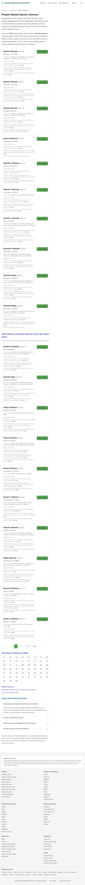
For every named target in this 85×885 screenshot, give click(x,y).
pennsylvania (28, 872)
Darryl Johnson (27, 146)
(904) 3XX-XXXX (8, 598)
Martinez (46, 797)
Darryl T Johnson (28, 515)
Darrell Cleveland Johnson (11, 65)
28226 (15, 380)
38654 (17, 561)
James (4, 807)
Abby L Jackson (13, 513)
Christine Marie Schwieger (10, 126)
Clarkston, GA (7, 313)
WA (47, 677)
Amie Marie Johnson (28, 544)
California (47, 814)
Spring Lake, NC (15, 382)
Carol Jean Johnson (19, 205)
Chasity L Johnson (20, 545)
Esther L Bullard (7, 551)
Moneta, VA (17, 225)
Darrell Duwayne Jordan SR (21, 293)
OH (23, 673)
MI (41, 665)
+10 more (16, 391)
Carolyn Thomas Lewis (16, 297)
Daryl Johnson (27, 479)
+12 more (28, 474)
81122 (14, 530)
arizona (12, 874)
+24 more (32, 225)
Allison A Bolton (13, 67)
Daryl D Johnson (17, 570)
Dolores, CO (14, 113)
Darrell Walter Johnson (15, 201)
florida (15, 872)
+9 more (14, 595)
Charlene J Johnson (9, 545)
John (3, 809)
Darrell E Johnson (28, 120)
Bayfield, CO (7, 530)
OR (35, 673)
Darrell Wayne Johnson (10, 486)
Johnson (13, 10)
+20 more (25, 360)
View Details (42, 52)
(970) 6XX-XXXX (8, 629)
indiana (34, 874)
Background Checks (8, 846)
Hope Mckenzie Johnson (23, 637)
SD (10, 677)
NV (29, 669)
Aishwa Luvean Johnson (16, 483)
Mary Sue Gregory (29, 177)
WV (4, 681)
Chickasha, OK (8, 84)
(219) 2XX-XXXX (8, 285)
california (4, 872)
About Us (47, 839)
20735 (14, 441)
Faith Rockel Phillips (26, 323)
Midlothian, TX (7, 58)
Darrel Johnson (16, 631)
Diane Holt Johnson (15, 604)
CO (35, 657)
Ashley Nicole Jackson (9, 211)
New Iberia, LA (8, 308)
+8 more (20, 148)
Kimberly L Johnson (15, 322)
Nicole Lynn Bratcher (26, 488)
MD (29, 665)
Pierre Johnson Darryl (15, 451)
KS (4, 665)
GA (16, 661)
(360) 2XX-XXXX (8, 356)
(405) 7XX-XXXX (8, 198)
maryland (46, 874)
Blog (3, 839)
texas (10, 872)
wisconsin (53, 874)
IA (47, 661)
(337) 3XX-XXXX (8, 316)
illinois (35, 872)
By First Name (64, 3)
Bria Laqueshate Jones (16, 429)
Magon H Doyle (14, 368)
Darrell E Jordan (16, 287)
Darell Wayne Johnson (15, 360)
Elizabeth (5, 829)
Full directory (6, 797)
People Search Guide (9, 844)
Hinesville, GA (14, 504)
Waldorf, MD (14, 443)
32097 (12, 591)
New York (47, 821)
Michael (4, 814)
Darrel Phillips (16, 319)
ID (28, 661)
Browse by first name (8, 789)
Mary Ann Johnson (14, 265)
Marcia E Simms (14, 488)
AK (10, 657)
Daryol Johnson (27, 539)
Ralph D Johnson (8, 178)
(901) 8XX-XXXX (8, 568)
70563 (15, 308)
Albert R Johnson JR (11, 266)
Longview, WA (15, 352)
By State (43, 3)
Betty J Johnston (8, 205)
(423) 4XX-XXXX (8, 118)
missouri (40, 874)
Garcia (46, 787)
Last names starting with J (10, 692)
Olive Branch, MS (9, 561)
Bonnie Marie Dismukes (10, 241)
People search (6, 774)
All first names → (7, 831)
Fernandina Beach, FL (17, 594)
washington (5, 874)
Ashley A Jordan (26, 291)
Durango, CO (14, 533)
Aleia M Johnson (14, 454)
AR (23, 657)
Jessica (4, 824)
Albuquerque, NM (26, 413)
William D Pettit (7, 520)
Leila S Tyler (13, 459)
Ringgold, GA (22, 113)
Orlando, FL (22, 256)
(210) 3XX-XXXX (8, 507)
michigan (60, 872)
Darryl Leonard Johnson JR (22, 606)
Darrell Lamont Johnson (10, 122)
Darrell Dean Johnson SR (10, 97)
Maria (3, 819)
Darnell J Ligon (16, 389)
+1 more (8, 626)
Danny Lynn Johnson (9, 366)
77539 (15, 54)
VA (41, 677)
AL (4, 657)
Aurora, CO (23, 624)
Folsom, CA (6, 256)
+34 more (24, 58)
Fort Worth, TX (23, 533)
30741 (14, 111)
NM (47, 669)
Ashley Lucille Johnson (15, 484)
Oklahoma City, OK (16, 195)
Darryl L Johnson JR (17, 515)
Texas (46, 817)
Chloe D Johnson (29, 95)
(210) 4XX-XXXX (8, 476)
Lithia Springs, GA (16, 413)
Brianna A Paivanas (15, 240)
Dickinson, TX (7, 54)
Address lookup (7, 779)
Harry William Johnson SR (16, 177)
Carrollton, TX (22, 57)
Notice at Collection (50, 860)
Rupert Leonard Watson (14, 431)
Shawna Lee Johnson (15, 544)
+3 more (16, 490)
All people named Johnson (10, 690)
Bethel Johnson (7, 69)
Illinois (46, 824)
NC (10, 673)
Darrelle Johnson (14, 173)
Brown (46, 782)
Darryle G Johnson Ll (9, 541)
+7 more (9, 74)
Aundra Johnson (18, 425)
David (3, 817)
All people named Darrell (28, 690)
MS (4, 669)
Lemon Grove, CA (20, 282)
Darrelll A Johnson (14, 91)
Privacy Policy (48, 855)
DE (47, 657)
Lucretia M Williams (14, 400)
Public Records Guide (9, 854)
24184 (12, 221)
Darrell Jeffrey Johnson (18, 200)
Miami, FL (26, 594)
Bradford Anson (29, 180)
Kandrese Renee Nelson (17, 327)
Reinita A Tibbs (25, 156)
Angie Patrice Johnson (15, 574)
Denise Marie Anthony (9, 637)
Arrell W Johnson (17, 261)
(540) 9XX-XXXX (8, 228)
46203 (16, 141)
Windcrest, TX (22, 474)
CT (41, 657)
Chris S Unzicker (25, 73)
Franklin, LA (15, 313)
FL (10, 661)
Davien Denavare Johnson (26, 576)
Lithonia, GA (23, 563)
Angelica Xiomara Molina (17, 180)
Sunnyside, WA (19, 354)
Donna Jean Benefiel (21, 236)
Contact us (47, 849)
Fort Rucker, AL (10, 282)
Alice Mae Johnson (23, 423)
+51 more (28, 282)
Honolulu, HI (23, 281)
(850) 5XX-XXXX (8, 258)
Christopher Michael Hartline (18, 99)
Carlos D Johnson (18, 395)
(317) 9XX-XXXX (8, 144)
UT (29, 677)
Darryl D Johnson (17, 479)
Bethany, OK (25, 195)
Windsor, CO (7, 622)
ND (17, 673)
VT (35, 677)
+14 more (26, 232)
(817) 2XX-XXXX (8, 537)
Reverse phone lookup (9, 777)
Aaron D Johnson (27, 150)
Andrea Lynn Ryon (15, 610)
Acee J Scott (13, 209)
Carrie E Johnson (28, 364)
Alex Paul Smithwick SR (24, 209)
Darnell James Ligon (27, 389)
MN (47, 665)
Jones (46, 784)
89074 (16, 278)
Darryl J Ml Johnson (17, 509)
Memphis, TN (19, 565)
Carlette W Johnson (28, 484)
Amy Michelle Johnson (24, 67)
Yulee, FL (6, 591)
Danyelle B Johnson (28, 574)
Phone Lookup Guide (9, 849)
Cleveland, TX (10, 354)
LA (16, 665)
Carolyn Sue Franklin (25, 234)
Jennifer (4, 821)
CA (29, 657)
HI (22, 661)
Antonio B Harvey (26, 610)
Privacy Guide (6, 851)
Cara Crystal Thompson (15, 364)
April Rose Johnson (14, 363)
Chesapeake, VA (10, 565)
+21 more (31, 534)
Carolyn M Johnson (8, 236)
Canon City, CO (15, 534)
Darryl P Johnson (17, 450)
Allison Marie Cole (8, 490)
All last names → (49, 799)
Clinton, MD (7, 441)
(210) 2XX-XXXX (8, 61)
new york (21, 872)
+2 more (24, 201)
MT (16, 669)
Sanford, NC (15, 384)
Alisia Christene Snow (28, 549)
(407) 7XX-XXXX (8, 417)
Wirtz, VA (6, 221)
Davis (45, 792)
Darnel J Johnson (8, 391)
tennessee (28, 874)
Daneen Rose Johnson (27, 604)
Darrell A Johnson (17, 90)
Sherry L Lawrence (15, 130)
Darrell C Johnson (17, 63)
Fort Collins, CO (15, 624)
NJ (41, 669)
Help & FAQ (47, 846)
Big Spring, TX (24, 534)
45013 (15, 166)
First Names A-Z (49, 812)
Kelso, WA (6, 349)
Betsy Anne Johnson (18, 69)
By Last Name (52, 3)
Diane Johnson (26, 631)
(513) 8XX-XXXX (8, 169)
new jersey (67, 872)
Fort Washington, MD (24, 443)
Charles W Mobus (8, 182)
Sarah (4, 826)
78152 (17, 500)
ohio (40, 872)
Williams (46, 779)
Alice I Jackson (16, 152)
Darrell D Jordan (26, 287)
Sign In (74, 3)
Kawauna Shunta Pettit (25, 519)
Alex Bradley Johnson (15, 204)
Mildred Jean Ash (19, 581)
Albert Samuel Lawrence (15, 131)
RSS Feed (5, 856)
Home (4, 10)
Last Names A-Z (49, 809)
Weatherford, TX (16, 58)
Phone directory (7, 792)
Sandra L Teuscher (25, 368)
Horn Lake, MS (15, 563)
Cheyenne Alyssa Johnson (16, 95)
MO (10, 669)
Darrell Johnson (26, 261)
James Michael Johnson (19, 230)
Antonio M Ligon (25, 393)
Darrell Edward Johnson (19, 171)
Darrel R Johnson (14, 635)
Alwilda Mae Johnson (15, 175)
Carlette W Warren (23, 459)
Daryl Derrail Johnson (28, 570)
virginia (74, 872)
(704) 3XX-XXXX (8, 387)
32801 (14, 410)
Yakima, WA (22, 352)
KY (10, 665)
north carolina (52, 872)
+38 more (26, 354)
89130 (15, 192)
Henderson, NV (8, 278)
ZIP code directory (8, 794)
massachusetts (19, 874)
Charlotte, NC (14, 256)
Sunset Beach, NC (8, 225)
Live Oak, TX (30, 57)
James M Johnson (18, 232)
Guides (4, 841)
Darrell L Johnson (28, 63)
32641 (15, 251)
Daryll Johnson (26, 419)
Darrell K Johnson (8, 606)
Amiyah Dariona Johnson (16, 94)
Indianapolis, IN (8, 141)
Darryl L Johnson (17, 419)
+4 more (22, 400)
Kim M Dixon (7, 298)
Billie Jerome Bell (15, 73)
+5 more (11, 71)
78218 (16, 471)
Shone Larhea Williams (16, 398)
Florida (46, 819)
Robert (4, 812)
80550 (14, 622)
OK (29, 673)
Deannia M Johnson (9, 577)
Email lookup (6, 782)
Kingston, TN (30, 113)
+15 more (28, 256)
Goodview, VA (25, 225)
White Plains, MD (23, 445)
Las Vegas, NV (8, 192)
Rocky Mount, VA (15, 224)
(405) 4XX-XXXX (8, 87)
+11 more (20, 262)
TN (16, 677)
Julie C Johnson (13, 234)
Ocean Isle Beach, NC (27, 224)
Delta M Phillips (16, 323)
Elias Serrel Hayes (15, 156)
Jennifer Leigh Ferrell (28, 240)
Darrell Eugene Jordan (9, 289)
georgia (44, 872)
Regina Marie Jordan (15, 291)
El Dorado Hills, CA (25, 254)
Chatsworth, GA (15, 115)
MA (35, 665)
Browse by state (7, 784)
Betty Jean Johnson (16, 457)
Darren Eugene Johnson (27, 635)
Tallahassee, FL (15, 254)
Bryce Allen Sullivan (14, 101)
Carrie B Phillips (25, 322)
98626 (12, 349)
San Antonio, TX (8, 471)
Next (34, 646)
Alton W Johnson (22, 266)
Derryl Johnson (26, 600)
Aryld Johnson (7, 572)
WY (17, 681)
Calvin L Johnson (24, 513)
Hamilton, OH (7, 166)
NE (23, 669)
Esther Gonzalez (28, 297)
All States (47, 807)
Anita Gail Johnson (14, 393)
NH (35, 669)
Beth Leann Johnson (28, 204)
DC (4, 661)
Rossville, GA (7, 111)
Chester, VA (6, 115)
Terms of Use (48, 858)
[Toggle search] (81, 3)
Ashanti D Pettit (14, 519)
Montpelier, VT (23, 311)
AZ (16, 657)
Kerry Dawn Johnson (15, 150)
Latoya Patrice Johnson (16, 124)
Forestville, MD (14, 445)
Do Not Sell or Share (50, 863)
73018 (16, 84)
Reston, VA (9, 595)
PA (41, 673)
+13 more (22, 115)
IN (41, 661)
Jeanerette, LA (15, 311)
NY (4, 673)
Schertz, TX (14, 474)
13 (29, 646)
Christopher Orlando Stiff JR (18, 579)
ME (23, 665)
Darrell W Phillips (17, 318)
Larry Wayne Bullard (16, 549)
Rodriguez (47, 794)
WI (10, 681)
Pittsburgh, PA (25, 382)
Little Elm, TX (14, 57)
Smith (45, 774)
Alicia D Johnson (28, 124)
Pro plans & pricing (50, 841)
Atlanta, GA (31, 311)
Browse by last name (8, 787)
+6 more (21, 65)
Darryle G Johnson (17, 539)
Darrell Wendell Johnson (10, 262)
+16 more (19, 289)
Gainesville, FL (8, 251)
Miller (45, 789)
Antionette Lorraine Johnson (17, 456)
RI (47, 673)
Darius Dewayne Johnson (10, 576)
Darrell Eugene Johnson (10, 148)
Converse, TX (14, 502)
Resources (47, 844)
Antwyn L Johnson (26, 152)
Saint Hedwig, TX (9, 500)
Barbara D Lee (13, 423)
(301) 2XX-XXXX (8, 448)
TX (22, 677)
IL (34, 661)
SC (4, 677)
